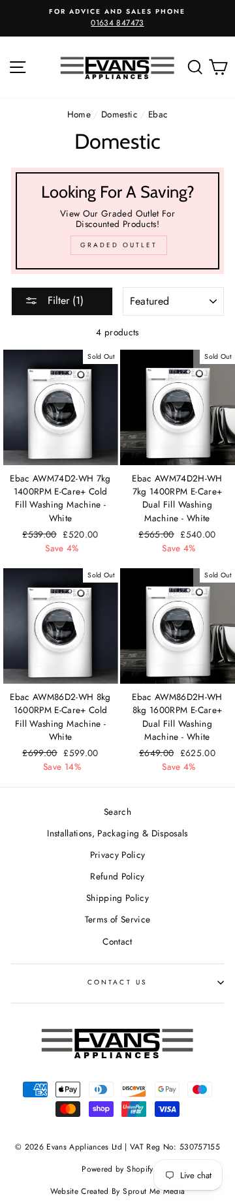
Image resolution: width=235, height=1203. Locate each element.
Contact (117, 941)
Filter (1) (64, 300)
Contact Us (117, 982)
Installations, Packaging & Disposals (117, 833)
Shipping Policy (117, 897)
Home (79, 114)
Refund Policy (117, 876)
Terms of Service (117, 919)
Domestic (119, 114)
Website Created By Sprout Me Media (117, 1191)
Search (117, 811)
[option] (117, 18)
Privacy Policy (118, 854)
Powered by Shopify (117, 1169)
